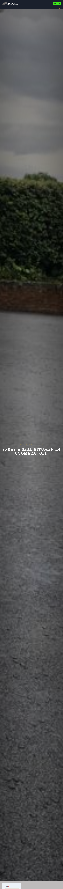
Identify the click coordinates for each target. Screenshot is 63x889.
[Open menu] (59, 8)
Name (7, 886)
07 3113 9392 (56, 3)
